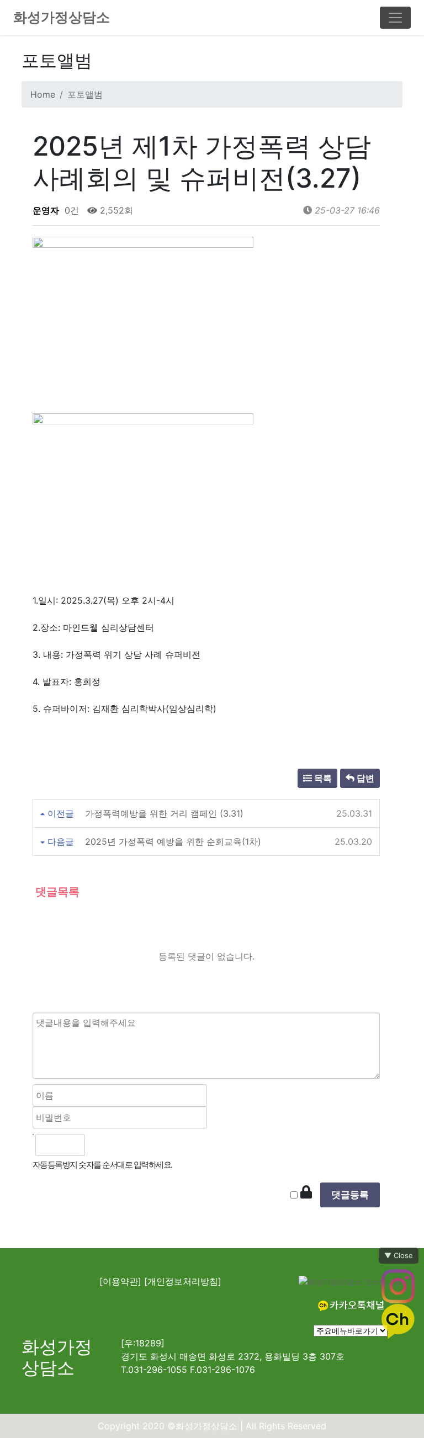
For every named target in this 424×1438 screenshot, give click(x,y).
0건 (70, 210)
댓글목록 (56, 891)
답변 (364, 778)
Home (42, 94)
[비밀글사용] (306, 1192)
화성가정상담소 (61, 17)
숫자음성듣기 (99, 1145)
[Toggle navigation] (395, 18)
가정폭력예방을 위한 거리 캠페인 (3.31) (164, 813)
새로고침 (124, 1145)
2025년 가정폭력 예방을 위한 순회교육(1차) (173, 841)
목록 (322, 778)
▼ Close (398, 1255)
